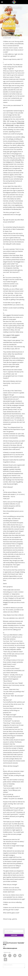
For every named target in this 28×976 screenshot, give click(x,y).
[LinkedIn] (14, 955)
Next (4, 946)
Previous (5, 941)
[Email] (19, 955)
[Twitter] (9, 955)
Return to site (7, 952)
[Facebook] (4, 955)
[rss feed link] (5, 959)
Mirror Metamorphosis (10, 948)
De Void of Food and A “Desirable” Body (13, 943)
